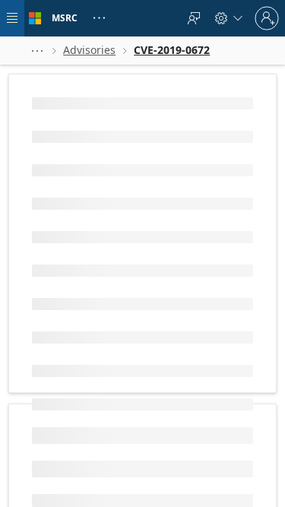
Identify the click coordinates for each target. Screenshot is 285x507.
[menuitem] (194, 18)
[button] (37, 50)
